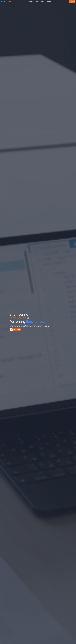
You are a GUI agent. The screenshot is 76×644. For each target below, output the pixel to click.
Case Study (49, 1)
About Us (31, 1)
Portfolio (42, 1)
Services (37, 1)
